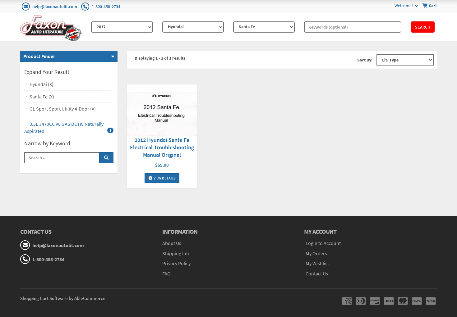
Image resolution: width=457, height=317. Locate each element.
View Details (164, 178)
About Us (171, 243)
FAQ (166, 273)
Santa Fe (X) (42, 96)
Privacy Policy (176, 263)
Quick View (162, 111)
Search (422, 27)
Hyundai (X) (41, 84)
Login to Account (323, 243)
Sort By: (364, 60)
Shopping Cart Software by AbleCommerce (62, 298)
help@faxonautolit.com (54, 6)
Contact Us (317, 273)
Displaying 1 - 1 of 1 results (160, 58)
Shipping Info (176, 253)
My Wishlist (317, 263)
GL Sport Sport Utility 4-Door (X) (63, 109)
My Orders (316, 253)
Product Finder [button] (39, 56)
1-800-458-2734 (106, 6)
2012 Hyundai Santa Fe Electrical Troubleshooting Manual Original (162, 147)
